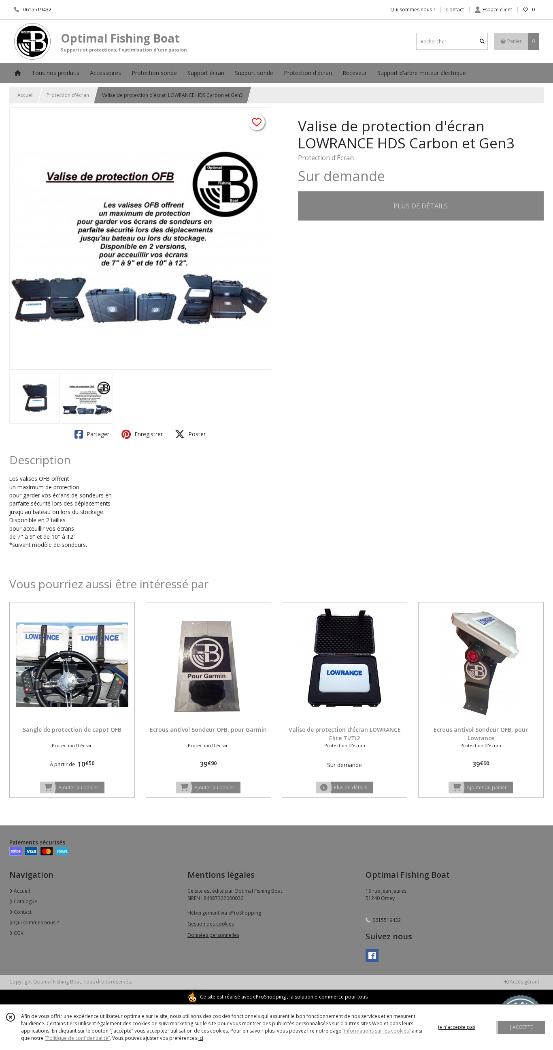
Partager (97, 434)
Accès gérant (523, 981)
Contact (455, 9)
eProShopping (269, 996)
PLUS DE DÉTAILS (420, 205)
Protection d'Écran (326, 157)
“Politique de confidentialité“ (77, 1038)
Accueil (25, 95)
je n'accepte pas (456, 1027)
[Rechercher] (482, 41)
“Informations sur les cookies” (376, 1030)
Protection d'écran (68, 95)
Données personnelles (213, 935)
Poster (196, 434)
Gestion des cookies (210, 923)
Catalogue (25, 901)
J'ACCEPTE (521, 1027)
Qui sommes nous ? (36, 922)
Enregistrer (148, 434)
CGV (18, 933)
